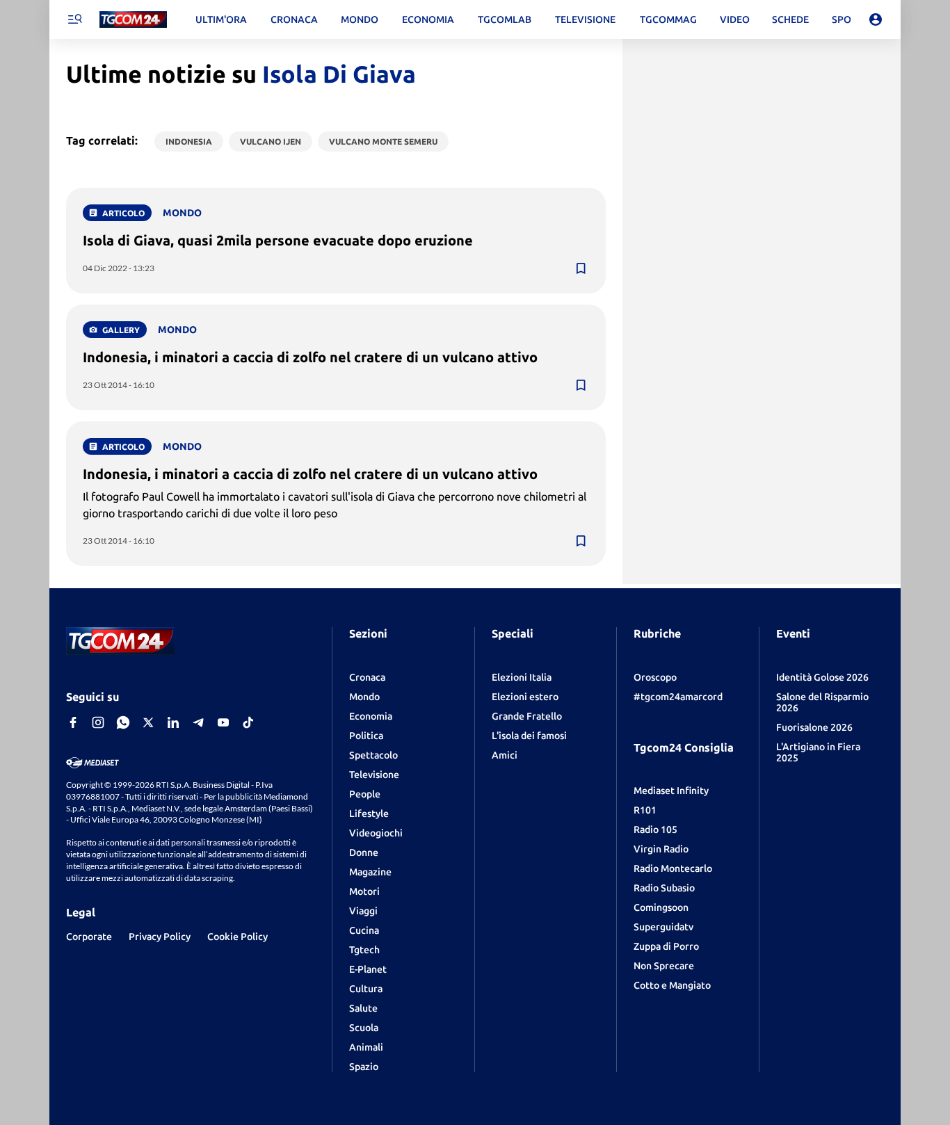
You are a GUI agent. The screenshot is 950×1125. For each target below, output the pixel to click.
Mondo (364, 696)
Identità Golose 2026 (822, 677)
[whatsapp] (123, 722)
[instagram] (98, 722)
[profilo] (876, 19)
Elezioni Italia (522, 677)
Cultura (366, 988)
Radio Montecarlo (673, 868)
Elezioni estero (525, 696)
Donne (363, 852)
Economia (370, 716)
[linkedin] (173, 722)
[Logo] (133, 20)
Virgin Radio (661, 849)
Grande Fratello (527, 716)
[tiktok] (248, 722)
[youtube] (223, 722)
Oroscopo (655, 677)
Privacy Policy (160, 936)
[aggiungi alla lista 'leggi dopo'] (580, 268)
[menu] (74, 19)
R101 (645, 810)
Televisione (374, 774)
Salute (363, 1008)
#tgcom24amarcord (678, 696)
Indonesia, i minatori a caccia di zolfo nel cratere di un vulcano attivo (310, 357)
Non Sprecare (664, 965)
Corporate (89, 936)
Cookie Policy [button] (237, 936)
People (364, 794)
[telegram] (198, 722)
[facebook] (73, 722)
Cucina (364, 930)
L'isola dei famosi (529, 735)
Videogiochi (376, 833)
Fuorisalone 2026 (814, 727)
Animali (366, 1047)
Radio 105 (655, 829)
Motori (364, 891)
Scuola (363, 1027)
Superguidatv (663, 926)
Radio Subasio (664, 887)
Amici (504, 755)
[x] (148, 722)
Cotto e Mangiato (672, 985)
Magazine (370, 871)
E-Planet (368, 969)
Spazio (363, 1066)
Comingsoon (661, 907)
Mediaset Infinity (671, 790)
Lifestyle (369, 813)
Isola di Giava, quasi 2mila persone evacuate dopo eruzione (278, 240)
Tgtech (364, 949)
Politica (366, 735)
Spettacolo (373, 755)
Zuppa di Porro (666, 946)
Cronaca (367, 677)
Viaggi (363, 910)
